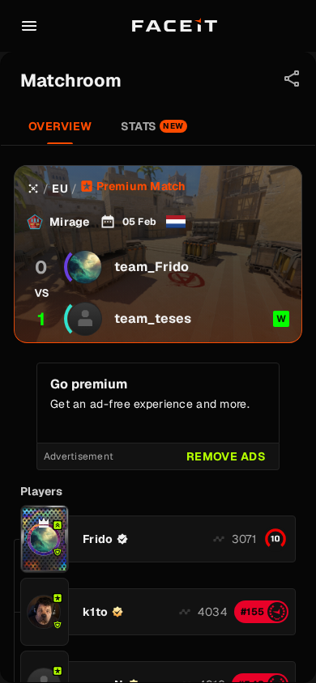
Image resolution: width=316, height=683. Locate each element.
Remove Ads (226, 456)
